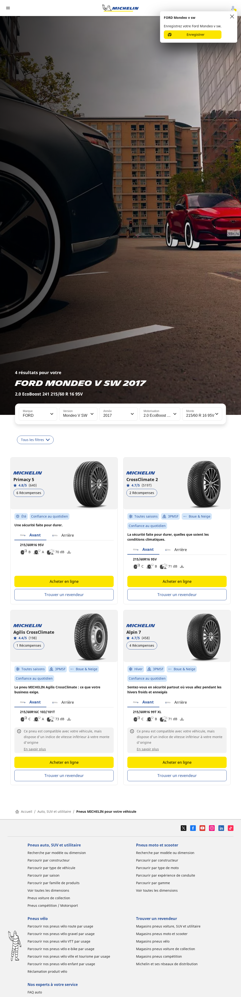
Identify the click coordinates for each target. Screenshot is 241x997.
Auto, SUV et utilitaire (54, 811)
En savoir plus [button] (35, 749)
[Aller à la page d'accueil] (120, 8)
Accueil (26, 811)
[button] (51, 414)
